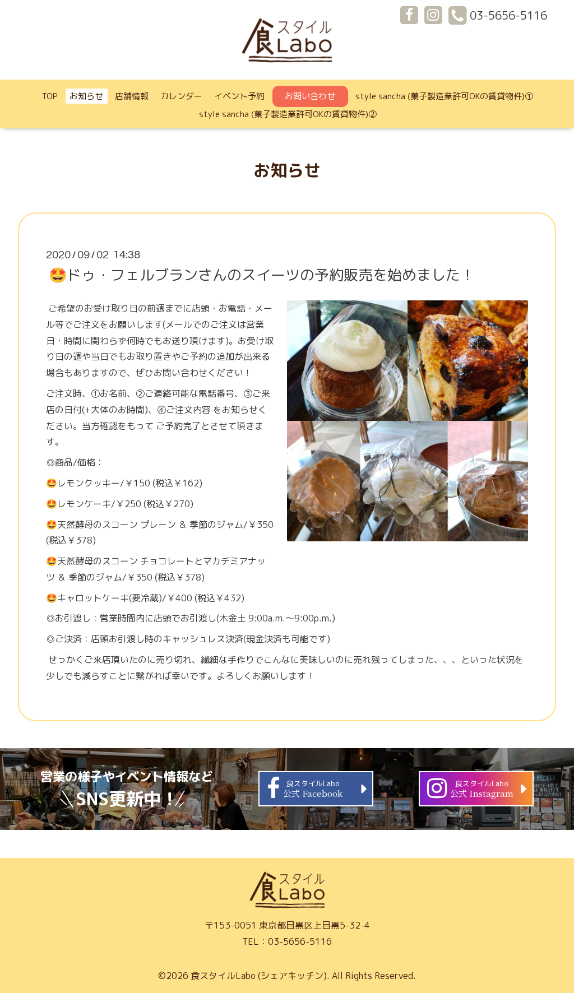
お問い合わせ (310, 96)
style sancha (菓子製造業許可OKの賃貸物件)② (288, 114)
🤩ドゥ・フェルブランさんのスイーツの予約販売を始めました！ (262, 275)
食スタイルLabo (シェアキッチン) (259, 975)
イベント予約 (239, 96)
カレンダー (181, 96)
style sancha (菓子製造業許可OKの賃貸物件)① (444, 96)
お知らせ (86, 96)
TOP (50, 96)
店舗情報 (132, 96)
